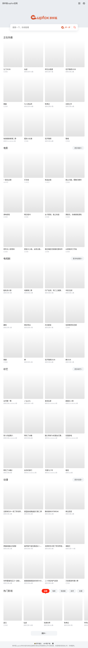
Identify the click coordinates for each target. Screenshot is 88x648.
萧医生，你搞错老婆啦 (74, 214)
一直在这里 (7, 180)
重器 (5, 104)
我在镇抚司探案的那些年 (54, 249)
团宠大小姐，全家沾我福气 (33, 249)
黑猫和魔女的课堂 (9, 546)
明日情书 (27, 214)
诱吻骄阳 (6, 214)
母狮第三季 (28, 290)
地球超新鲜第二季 (9, 139)
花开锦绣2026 (71, 69)
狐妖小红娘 (28, 139)
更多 (43, 633)
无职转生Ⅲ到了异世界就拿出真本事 (54, 546)
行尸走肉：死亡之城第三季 (54, 290)
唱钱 (67, 470)
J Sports (27, 401)
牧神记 (47, 104)
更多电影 (77, 148)
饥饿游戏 (69, 435)
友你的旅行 (28, 470)
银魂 (67, 139)
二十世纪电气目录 (51, 581)
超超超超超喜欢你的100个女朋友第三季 (33, 581)
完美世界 (47, 623)
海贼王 (68, 546)
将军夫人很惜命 (9, 249)
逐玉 (5, 623)
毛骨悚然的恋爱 (71, 325)
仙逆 (25, 69)
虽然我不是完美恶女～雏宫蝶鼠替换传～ (33, 546)
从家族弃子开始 (71, 249)
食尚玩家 (48, 401)
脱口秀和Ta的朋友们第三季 (54, 435)
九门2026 (7, 69)
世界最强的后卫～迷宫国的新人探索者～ (12, 581)
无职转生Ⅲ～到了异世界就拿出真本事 (12, 511)
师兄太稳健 (49, 69)
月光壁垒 (48, 325)
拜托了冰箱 (28, 435)
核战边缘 (48, 180)
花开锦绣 (48, 139)
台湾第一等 (7, 401)
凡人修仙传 (28, 104)
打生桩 (26, 180)
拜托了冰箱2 (7, 470)
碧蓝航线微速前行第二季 (33, 511)
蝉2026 (68, 360)
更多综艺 (77, 369)
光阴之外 (69, 104)
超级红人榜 (70, 401)
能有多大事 (7, 290)
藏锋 (5, 325)
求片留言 (38, 643)
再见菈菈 (69, 511)
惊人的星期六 (8, 435)
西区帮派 (27, 325)
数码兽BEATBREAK (52, 511)
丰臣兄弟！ (70, 290)
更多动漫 (77, 480)
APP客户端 (46, 643)
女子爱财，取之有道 (52, 214)
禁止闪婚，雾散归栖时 (74, 180)
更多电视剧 (77, 258)
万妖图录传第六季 (72, 581)
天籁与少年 (49, 470)
